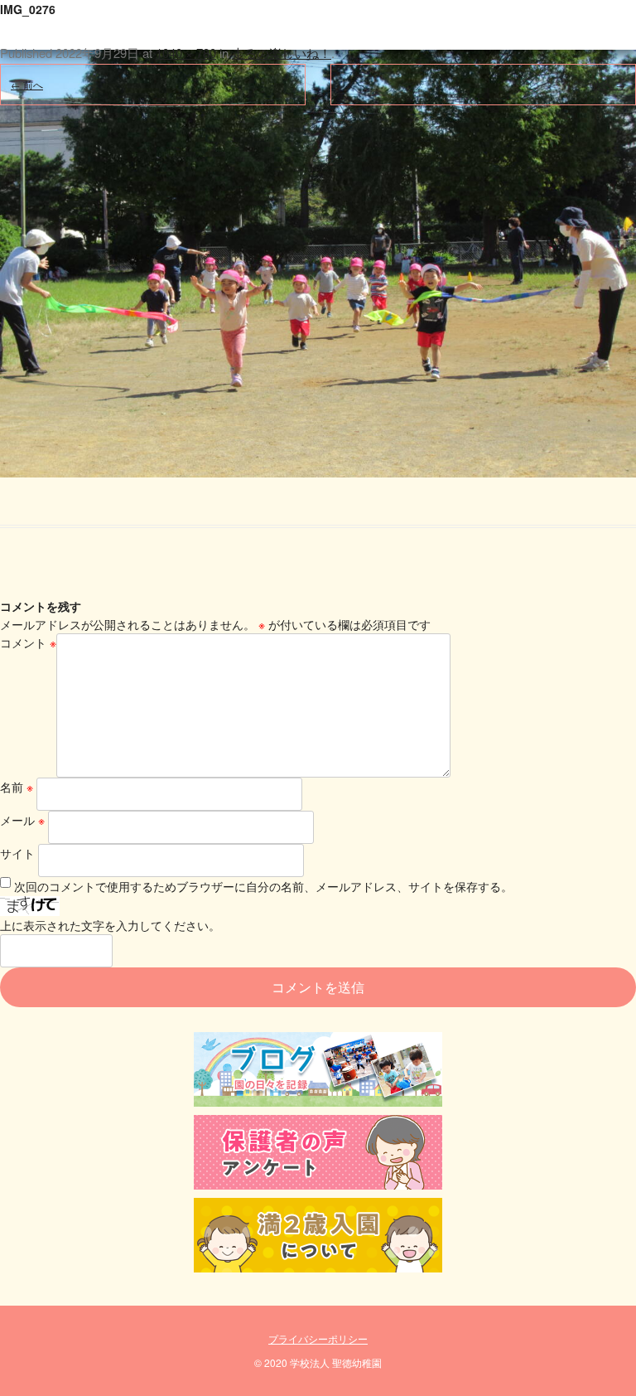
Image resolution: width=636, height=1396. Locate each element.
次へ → (609, 84)
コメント (28, 642)
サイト (17, 853)
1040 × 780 (186, 52)
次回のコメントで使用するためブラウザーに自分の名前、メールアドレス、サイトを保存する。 (263, 886)
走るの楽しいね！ (281, 52)
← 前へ (27, 84)
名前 (16, 786)
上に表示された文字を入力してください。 (110, 925)
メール (22, 820)
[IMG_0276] (318, 238)
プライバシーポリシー (318, 1338)
